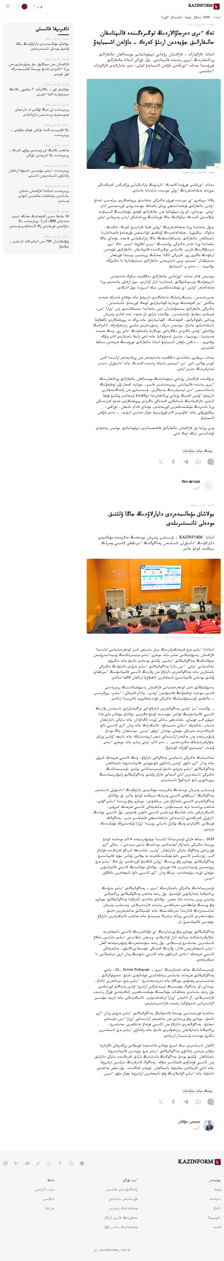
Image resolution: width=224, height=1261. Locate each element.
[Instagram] (210, 462)
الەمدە (217, 1227)
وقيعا (188, 18)
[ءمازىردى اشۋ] (7, 6)
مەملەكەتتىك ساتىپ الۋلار (120, 1227)
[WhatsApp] (198, 462)
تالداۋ (217, 1209)
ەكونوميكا (214, 1218)
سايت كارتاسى (44, 1190)
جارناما (49, 1209)
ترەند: (217, 18)
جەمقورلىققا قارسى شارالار (121, 1218)
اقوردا (164, 18)
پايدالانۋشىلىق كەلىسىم (122, 1190)
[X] (160, 462)
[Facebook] (173, 462)
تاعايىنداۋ (176, 18)
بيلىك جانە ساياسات (197, 451)
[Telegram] (185, 462)
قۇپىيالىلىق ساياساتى (123, 1199)
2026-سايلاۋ (202, 18)
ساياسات (215, 1199)
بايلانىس (48, 1199)
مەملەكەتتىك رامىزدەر (123, 1209)
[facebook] (60, 1163)
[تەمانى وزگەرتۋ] (21, 6)
